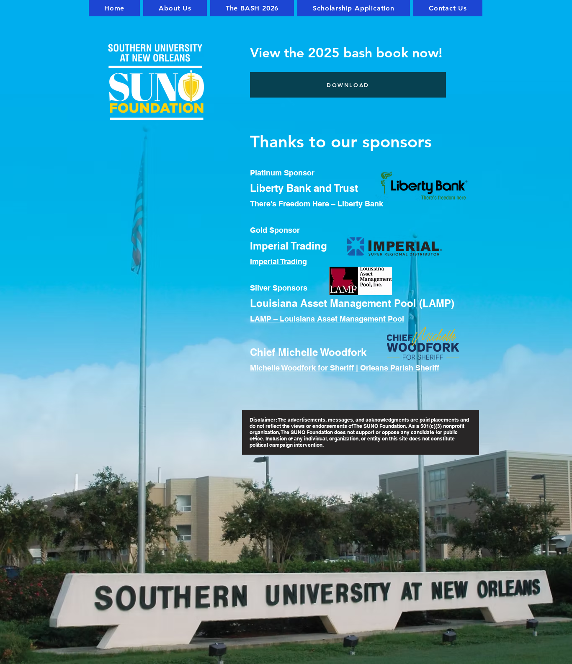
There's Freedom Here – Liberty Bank (316, 203)
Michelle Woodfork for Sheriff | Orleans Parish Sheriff (344, 367)
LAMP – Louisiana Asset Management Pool (327, 318)
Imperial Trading (278, 261)
